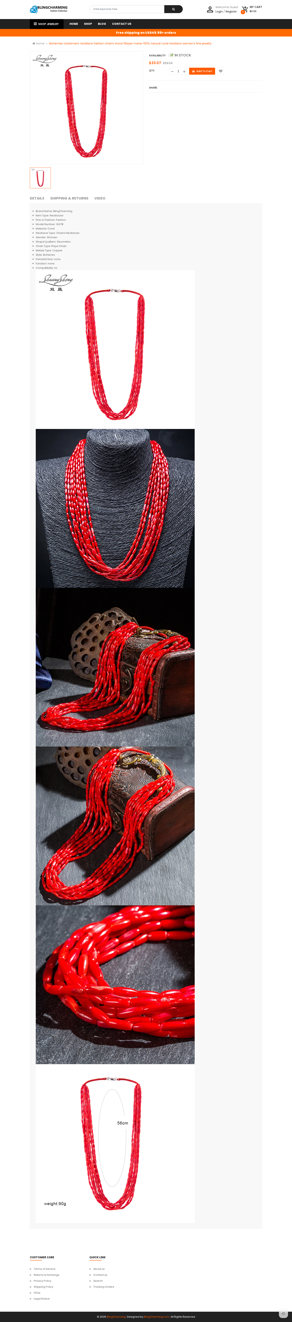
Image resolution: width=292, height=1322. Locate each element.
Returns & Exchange (46, 1275)
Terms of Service (44, 1269)
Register (231, 11)
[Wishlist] (220, 71)
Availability (157, 55)
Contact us (100, 1275)
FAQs (37, 1293)
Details (37, 198)
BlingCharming (116, 1317)
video (99, 198)
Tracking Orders (103, 1287)
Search (98, 1281)
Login (219, 11)
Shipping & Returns (69, 198)
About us (99, 1269)
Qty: (152, 70)
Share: (153, 88)
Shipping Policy (43, 1287)
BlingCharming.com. (157, 1317)
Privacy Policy (42, 1281)
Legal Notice (42, 1299)
